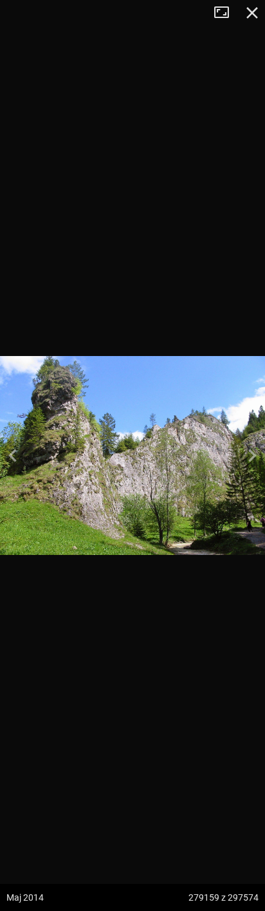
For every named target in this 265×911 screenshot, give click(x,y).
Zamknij (252, 13)
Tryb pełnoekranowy (226, 13)
